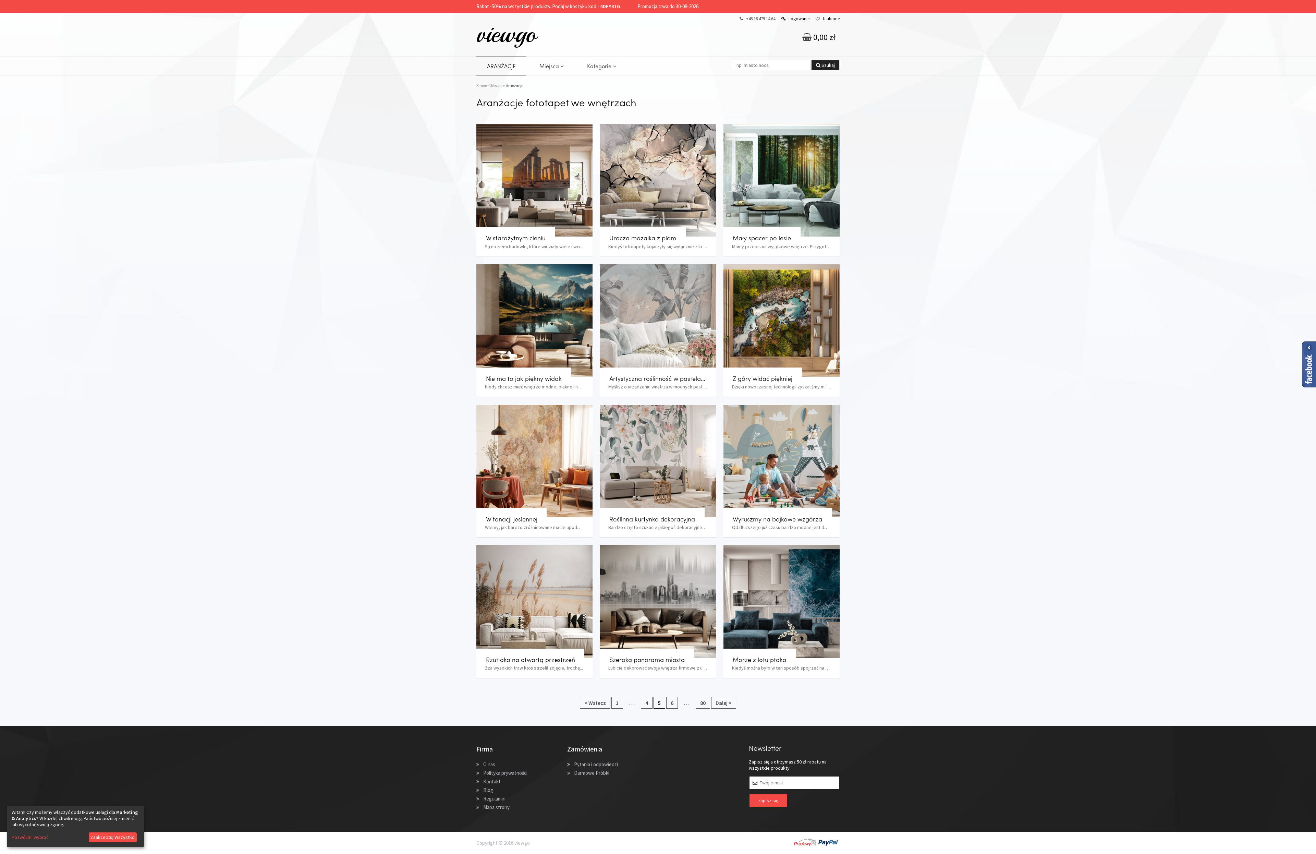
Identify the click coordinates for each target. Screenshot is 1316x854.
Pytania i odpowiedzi (596, 764)
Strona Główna (489, 85)
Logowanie (799, 19)
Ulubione (831, 19)
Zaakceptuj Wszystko (112, 837)
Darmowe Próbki (591, 773)
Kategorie (600, 66)
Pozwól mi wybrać (30, 837)
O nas (489, 764)
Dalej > (724, 702)
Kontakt (492, 781)
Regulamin (494, 798)
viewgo (506, 34)
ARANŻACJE (501, 66)
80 (703, 702)
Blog (488, 790)
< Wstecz (595, 702)
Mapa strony (496, 807)
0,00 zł (824, 37)
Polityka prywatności (505, 773)
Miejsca (549, 66)
